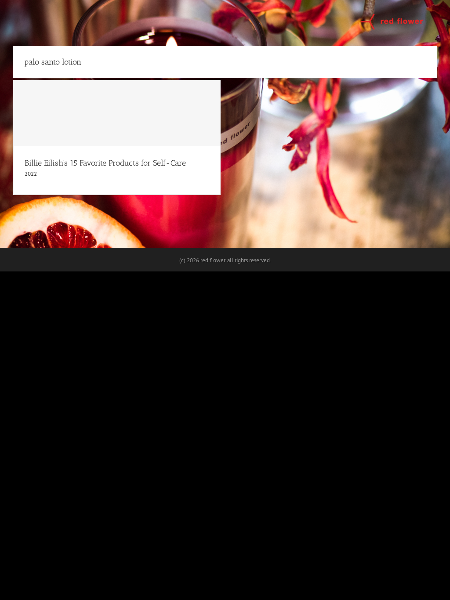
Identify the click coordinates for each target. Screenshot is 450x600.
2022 (31, 173)
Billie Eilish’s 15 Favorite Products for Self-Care (105, 163)
